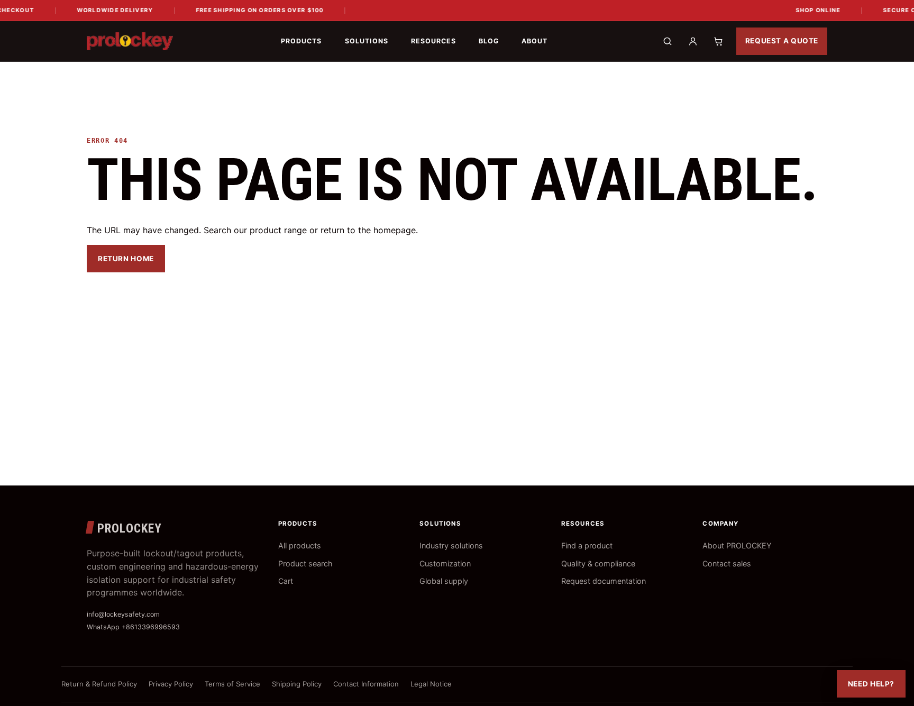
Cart (285, 580)
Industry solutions (451, 545)
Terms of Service (232, 684)
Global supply (443, 580)
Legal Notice (431, 684)
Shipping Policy (297, 684)
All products (299, 545)
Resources (433, 41)
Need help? (871, 684)
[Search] (667, 41)
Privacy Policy (171, 684)
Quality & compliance (598, 563)
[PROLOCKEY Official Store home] (130, 41)
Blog (489, 41)
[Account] (693, 41)
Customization (445, 563)
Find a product (587, 545)
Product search (305, 563)
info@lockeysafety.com (123, 614)
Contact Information (366, 684)
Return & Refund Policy (99, 684)
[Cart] (718, 41)
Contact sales (726, 563)
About (534, 41)
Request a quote (781, 40)
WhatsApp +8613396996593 (133, 627)
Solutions (366, 41)
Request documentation (603, 580)
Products (301, 41)
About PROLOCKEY (737, 545)
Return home (126, 258)
